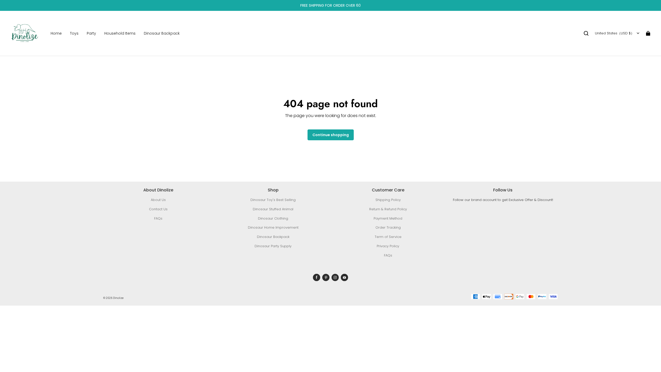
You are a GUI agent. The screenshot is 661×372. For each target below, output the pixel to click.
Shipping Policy (388, 199)
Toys (74, 33)
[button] (586, 33)
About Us (158, 199)
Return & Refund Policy (388, 209)
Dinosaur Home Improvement (273, 227)
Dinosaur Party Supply (273, 246)
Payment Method (388, 218)
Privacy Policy (388, 246)
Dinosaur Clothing (273, 218)
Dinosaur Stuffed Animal (273, 209)
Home (56, 33)
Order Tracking (388, 227)
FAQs (158, 218)
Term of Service (388, 236)
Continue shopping (330, 134)
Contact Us (158, 209)
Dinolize (118, 298)
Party (91, 33)
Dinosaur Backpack (162, 33)
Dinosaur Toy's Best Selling (273, 199)
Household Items (120, 33)
